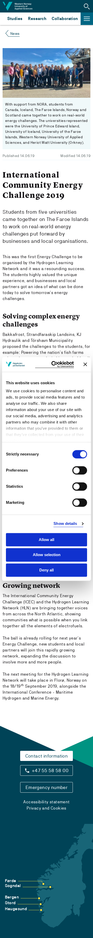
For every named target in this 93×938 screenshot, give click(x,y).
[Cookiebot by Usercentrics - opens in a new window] (54, 364)
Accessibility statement (46, 801)
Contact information (46, 756)
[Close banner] (85, 364)
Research (37, 18)
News (15, 33)
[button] (87, 6)
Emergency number (46, 787)
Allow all (46, 539)
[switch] (79, 470)
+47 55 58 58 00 (50, 770)
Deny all (46, 570)
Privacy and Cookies (46, 808)
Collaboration (65, 18)
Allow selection (46, 555)
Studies (14, 18)
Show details (65, 523)
